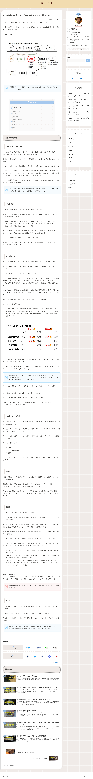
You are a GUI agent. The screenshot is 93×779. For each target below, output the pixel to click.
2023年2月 (71, 150)
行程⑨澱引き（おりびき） (18, 111)
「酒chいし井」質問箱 (76, 78)
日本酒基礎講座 (72, 184)
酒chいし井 (78, 26)
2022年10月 (71, 161)
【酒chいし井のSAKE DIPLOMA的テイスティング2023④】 (78, 101)
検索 (68, 57)
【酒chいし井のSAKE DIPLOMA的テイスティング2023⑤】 (78, 95)
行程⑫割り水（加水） (17, 119)
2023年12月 (71, 139)
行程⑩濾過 (15, 114)
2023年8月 (71, 146)
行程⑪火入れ (15, 116)
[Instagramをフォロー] (49, 656)
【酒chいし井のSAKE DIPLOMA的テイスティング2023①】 (78, 119)
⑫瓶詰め (14, 121)
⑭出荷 (13, 127)
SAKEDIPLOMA (72, 180)
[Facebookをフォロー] (42, 656)
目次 (31, 102)
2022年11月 (71, 158)
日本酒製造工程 (17, 107)
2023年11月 (71, 142)
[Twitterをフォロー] (35, 656)
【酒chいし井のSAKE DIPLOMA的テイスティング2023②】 (78, 113)
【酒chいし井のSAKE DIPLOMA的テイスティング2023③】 (78, 107)
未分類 (6, 641)
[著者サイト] (27, 656)
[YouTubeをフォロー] (57, 656)
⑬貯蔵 (13, 124)
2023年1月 (71, 154)
